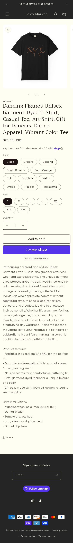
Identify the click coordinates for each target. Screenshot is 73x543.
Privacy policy (60, 530)
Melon (46, 178)
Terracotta (50, 187)
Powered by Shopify (39, 530)
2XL (56, 201)
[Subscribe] (57, 475)
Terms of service (47, 536)
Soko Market (21, 530)
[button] (7, 14)
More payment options (36, 258)
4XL (23, 209)
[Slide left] (28, 95)
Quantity (8, 218)
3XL (9, 209)
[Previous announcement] (6, 4)
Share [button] (9, 437)
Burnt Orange (43, 170)
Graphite (27, 178)
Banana (48, 161)
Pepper (29, 187)
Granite (28, 161)
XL (42, 201)
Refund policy (28, 536)
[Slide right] (44, 95)
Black (10, 161)
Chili (9, 178)
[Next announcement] (66, 4)
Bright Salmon (16, 170)
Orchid (11, 187)
